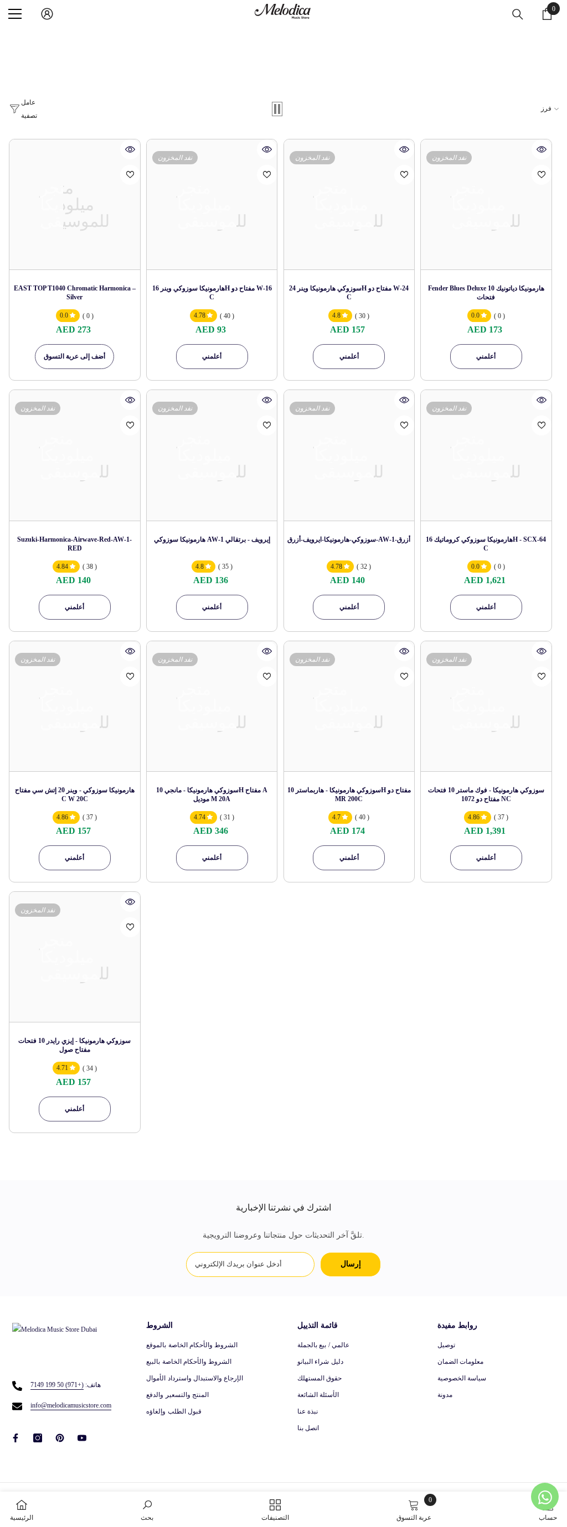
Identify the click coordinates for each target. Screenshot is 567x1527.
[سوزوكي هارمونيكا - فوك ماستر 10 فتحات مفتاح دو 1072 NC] (486, 706)
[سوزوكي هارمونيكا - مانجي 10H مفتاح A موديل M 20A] (212, 706)
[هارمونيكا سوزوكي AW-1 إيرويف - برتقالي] (212, 455)
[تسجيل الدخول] (47, 14)
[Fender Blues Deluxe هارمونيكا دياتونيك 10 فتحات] (486, 204)
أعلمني (211, 356)
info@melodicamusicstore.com (70, 1405)
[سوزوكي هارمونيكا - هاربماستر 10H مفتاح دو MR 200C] (349, 706)
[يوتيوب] (81, 1437)
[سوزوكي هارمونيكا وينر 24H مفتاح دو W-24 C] (349, 204)
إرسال (351, 1264)
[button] (277, 109)
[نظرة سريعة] (130, 149)
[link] (147, 1509)
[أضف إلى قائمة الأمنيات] (130, 175)
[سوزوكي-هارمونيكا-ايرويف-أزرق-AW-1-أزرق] (349, 455)
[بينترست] (59, 1437)
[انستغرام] (37, 1437)
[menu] (15, 13)
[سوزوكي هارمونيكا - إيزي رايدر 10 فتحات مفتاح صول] (74, 957)
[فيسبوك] (15, 1437)
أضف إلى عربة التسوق (74, 356)
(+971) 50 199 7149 (57, 1385)
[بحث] (517, 14)
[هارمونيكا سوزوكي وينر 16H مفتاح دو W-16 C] (212, 204)
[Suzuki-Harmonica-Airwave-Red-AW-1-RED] (74, 455)
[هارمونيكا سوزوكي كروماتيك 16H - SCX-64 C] (486, 455)
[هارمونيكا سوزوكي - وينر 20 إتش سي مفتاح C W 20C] (74, 706)
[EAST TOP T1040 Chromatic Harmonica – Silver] (74, 204)
